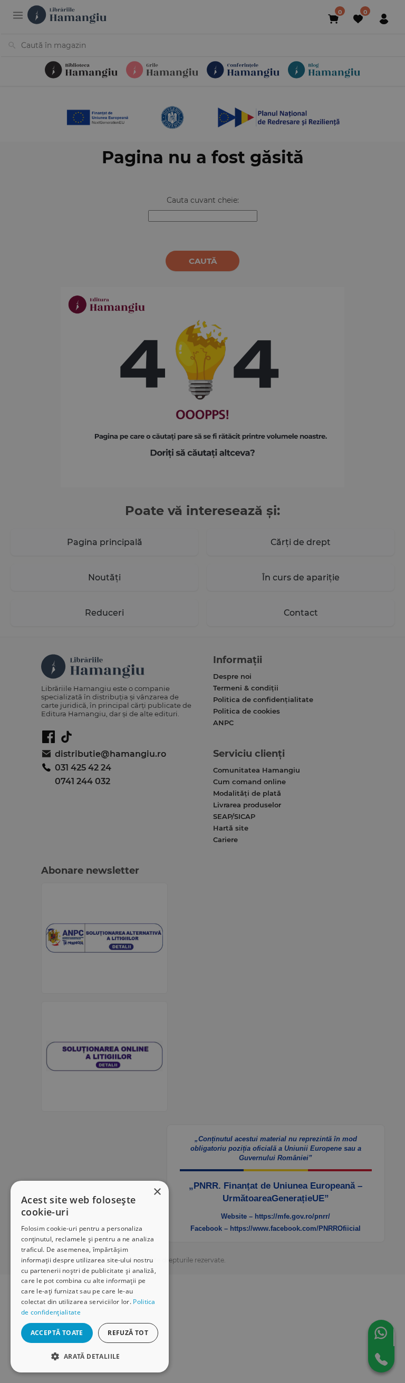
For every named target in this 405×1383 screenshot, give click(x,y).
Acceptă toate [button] (57, 1332)
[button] (89, 1356)
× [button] (157, 1192)
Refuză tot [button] (128, 1332)
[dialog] (90, 1276)
